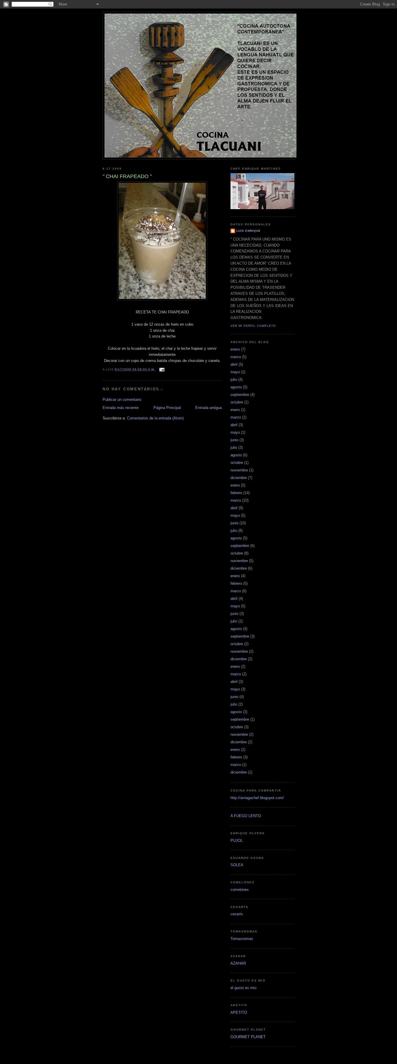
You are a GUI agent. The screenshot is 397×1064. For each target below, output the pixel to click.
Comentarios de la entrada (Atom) (155, 418)
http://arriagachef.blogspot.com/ (257, 798)
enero (235, 349)
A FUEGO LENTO (245, 816)
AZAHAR (238, 963)
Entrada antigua (208, 407)
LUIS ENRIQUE (248, 230)
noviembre (239, 470)
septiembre (239, 394)
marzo (235, 357)
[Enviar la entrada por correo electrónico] (161, 369)
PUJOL (236, 840)
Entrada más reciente (121, 407)
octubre (236, 402)
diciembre (238, 478)
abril (233, 364)
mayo (235, 372)
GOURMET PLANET (248, 1037)
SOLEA (236, 865)
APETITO (238, 1012)
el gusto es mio (243, 988)
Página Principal (167, 407)
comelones (239, 889)
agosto (236, 387)
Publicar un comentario (122, 399)
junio (234, 440)
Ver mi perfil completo (253, 325)
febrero (236, 493)
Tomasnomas (241, 938)
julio (233, 379)
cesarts (236, 914)
